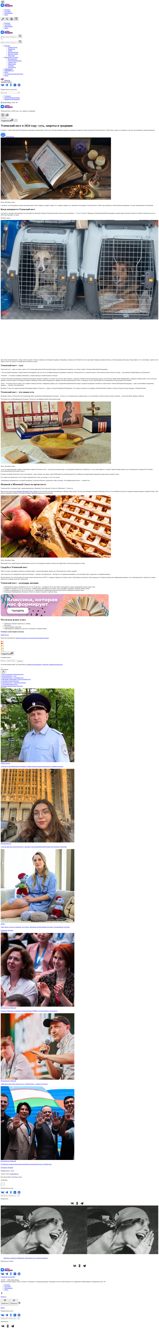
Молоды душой (13, 54)
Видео (6, 75)
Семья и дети (12, 62)
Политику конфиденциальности (53, 664)
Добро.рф (13, 1008)
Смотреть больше (7, 930)
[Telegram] (82, 1203)
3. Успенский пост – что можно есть (12, 677)
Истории (7, 9)
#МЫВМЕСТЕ (9, 70)
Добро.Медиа (14, 1174)
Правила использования (12, 99)
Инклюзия (11, 55)
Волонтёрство (12, 59)
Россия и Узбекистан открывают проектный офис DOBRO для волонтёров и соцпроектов (29, 1011)
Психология (12, 67)
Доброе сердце (12, 47)
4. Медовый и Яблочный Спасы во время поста (16, 679)
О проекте (7, 96)
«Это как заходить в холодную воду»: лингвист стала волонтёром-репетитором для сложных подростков (34, 847)
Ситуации (7, 11)
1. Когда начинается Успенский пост (12, 674)
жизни (47, 638)
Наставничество (13, 52)
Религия (3, 117)
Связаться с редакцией (8, 1277)
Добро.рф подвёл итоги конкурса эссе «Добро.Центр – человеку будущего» (24, 1084)
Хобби (10, 50)
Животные (11, 49)
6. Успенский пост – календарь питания (13, 682)
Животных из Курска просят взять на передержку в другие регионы (22, 322)
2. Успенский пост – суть (8, 676)
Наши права (12, 64)
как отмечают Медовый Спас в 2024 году (27, 491)
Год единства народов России (13, 74)
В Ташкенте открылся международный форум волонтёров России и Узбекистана (26, 1164)
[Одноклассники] (77, 1203)
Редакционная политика (12, 97)
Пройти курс (5, 635)
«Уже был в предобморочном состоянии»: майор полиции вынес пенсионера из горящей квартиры (32, 766)
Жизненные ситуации (11, 57)
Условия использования (33, 664)
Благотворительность (15, 60)
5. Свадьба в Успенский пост (10, 681)
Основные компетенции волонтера (12, 686)
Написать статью (6, 82)
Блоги (6, 14)
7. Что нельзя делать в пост (9, 684)
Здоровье (11, 65)
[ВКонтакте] (72, 1203)
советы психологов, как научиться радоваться (30, 638)
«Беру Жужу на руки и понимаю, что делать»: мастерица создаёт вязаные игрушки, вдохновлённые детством (35, 927)
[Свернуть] (3, 672)
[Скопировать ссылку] (86, 1203)
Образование (8, 13)
